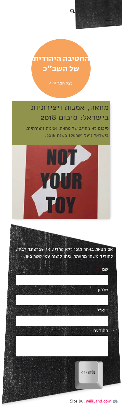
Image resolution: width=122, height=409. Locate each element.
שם (102, 269)
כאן (28, 256)
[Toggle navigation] (109, 23)
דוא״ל (100, 310)
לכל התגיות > (60, 83)
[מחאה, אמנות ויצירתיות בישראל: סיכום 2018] (61, 181)
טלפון (102, 290)
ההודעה (98, 330)
